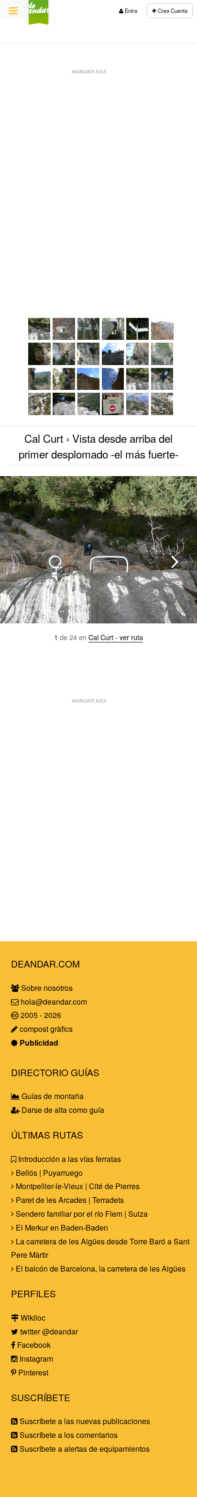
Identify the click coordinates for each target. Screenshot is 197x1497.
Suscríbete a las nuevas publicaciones (84, 1421)
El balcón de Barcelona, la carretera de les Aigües (100, 1268)
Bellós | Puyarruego (48, 1172)
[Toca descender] (137, 361)
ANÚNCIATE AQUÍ (89, 71)
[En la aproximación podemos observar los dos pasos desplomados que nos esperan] (162, 336)
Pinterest (32, 1372)
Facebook (33, 1344)
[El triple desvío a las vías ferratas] (137, 336)
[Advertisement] (98, 177)
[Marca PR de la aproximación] (64, 336)
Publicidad (38, 1042)
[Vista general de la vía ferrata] (162, 412)
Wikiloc (32, 1317)
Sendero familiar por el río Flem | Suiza (81, 1213)
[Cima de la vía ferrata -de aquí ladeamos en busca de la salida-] (88, 412)
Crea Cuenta (171, 10)
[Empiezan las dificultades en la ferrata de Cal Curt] (64, 361)
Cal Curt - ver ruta (115, 637)
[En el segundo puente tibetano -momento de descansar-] (39, 412)
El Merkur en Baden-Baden (61, 1227)
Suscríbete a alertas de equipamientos (84, 1448)
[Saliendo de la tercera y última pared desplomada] (64, 412)
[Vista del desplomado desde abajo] (88, 386)
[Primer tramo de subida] (113, 361)
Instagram (35, 1358)
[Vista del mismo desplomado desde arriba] (137, 386)
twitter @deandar (48, 1331)
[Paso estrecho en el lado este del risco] (113, 336)
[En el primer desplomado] (64, 386)
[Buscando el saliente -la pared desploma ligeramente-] (88, 361)
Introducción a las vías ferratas (68, 1158)
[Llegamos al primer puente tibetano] (162, 361)
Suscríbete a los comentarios (68, 1434)
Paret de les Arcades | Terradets (69, 1199)
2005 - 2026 (40, 1014)
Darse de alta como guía (62, 1109)
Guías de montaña (52, 1095)
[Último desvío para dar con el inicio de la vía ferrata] (39, 361)
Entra (130, 10)
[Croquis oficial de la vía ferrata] (137, 412)
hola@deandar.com (54, 1001)
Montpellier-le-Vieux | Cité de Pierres (77, 1186)
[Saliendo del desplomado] (113, 386)
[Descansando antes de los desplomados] (39, 386)
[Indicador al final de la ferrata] (113, 412)
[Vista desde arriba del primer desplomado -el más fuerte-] (39, 336)
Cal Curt (43, 438)
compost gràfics (45, 1028)
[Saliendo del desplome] (162, 386)
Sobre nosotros (46, 987)
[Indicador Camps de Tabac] (88, 336)
